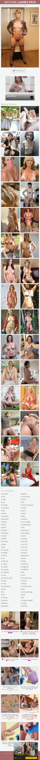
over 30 (24, 541)
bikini (4, 525)
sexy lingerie (26, 522)
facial (4, 589)
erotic (4, 583)
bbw (3, 511)
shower (24, 581)
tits (23, 597)
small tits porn (27, 586)
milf (23, 527)
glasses (5, 603)
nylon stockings (27, 592)
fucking (4, 597)
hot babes (5, 508)
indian (24, 508)
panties (24, 553)
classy (4, 555)
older (24, 536)
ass (3, 502)
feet (3, 595)
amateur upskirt (27, 600)
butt (3, 547)
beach (4, 513)
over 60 (24, 550)
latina (24, 513)
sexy (23, 575)
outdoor (24, 539)
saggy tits (25, 567)
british (4, 539)
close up (5, 561)
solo (23, 589)
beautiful (5, 516)
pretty (24, 558)
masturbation (26, 525)
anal (3, 496)
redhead (25, 564)
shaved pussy (27, 578)
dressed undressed (9, 578)
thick (23, 595)
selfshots (25, 569)
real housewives (27, 505)
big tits (4, 522)
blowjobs (5, 533)
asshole (5, 505)
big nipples (26, 533)
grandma (5, 606)
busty (4, 544)
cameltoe (5, 550)
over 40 (24, 544)
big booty (5, 519)
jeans (24, 511)
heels (24, 499)
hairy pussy (26, 496)
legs (23, 516)
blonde (4, 530)
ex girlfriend (6, 586)
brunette (5, 541)
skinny (24, 583)
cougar (4, 564)
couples (5, 567)
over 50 (24, 547)
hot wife (24, 606)
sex (23, 572)
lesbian (24, 519)
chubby (4, 553)
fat (3, 592)
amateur (5, 494)
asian (4, 499)
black (4, 527)
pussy (24, 561)
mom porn (25, 530)
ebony (4, 581)
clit (3, 558)
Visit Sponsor (19, 71)
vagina (24, 603)
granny (24, 494)
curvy (4, 575)
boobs (4, 536)
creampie (5, 569)
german (5, 600)
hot (23, 502)
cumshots (5, 572)
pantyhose (25, 555)
